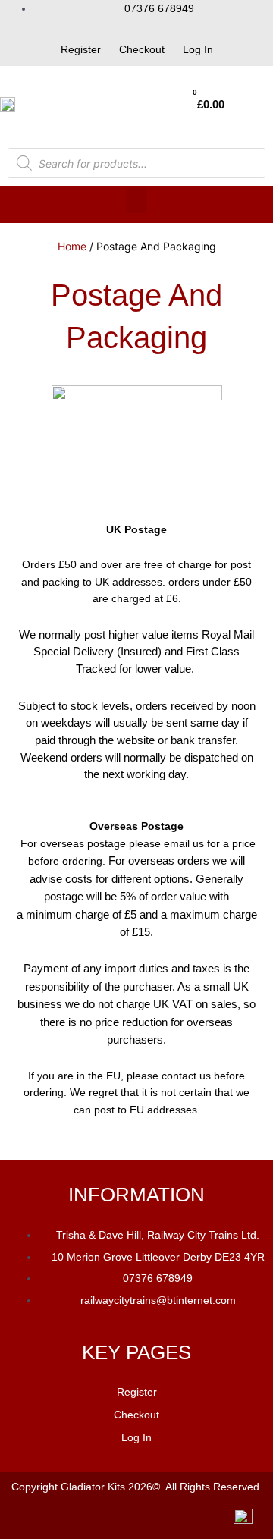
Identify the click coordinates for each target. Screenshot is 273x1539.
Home (72, 246)
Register (81, 49)
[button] (136, 200)
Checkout (142, 49)
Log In (198, 49)
